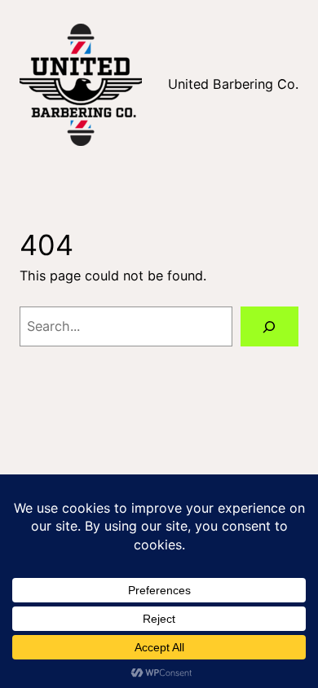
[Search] (269, 327)
